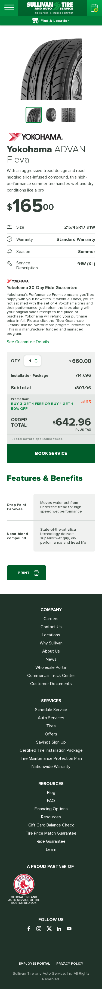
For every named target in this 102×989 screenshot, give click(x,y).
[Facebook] (30, 929)
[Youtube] (71, 929)
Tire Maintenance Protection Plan (51, 758)
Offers (51, 734)
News (51, 659)
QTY (15, 361)
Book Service (51, 453)
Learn (51, 849)
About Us (51, 651)
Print (24, 572)
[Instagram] (40, 929)
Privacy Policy (69, 964)
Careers (51, 618)
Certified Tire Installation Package (51, 750)
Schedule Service (51, 709)
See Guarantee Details (28, 342)
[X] (51, 929)
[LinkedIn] (61, 929)
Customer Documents (51, 683)
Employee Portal (34, 964)
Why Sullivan (51, 643)
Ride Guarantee (51, 841)
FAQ (51, 800)
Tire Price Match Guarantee (51, 833)
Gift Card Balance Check (51, 825)
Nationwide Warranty (51, 766)
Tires (51, 726)
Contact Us (51, 627)
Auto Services (51, 718)
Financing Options (51, 809)
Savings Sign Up (51, 742)
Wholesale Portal (51, 667)
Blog (51, 792)
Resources (51, 817)
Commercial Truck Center (51, 675)
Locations (51, 635)
